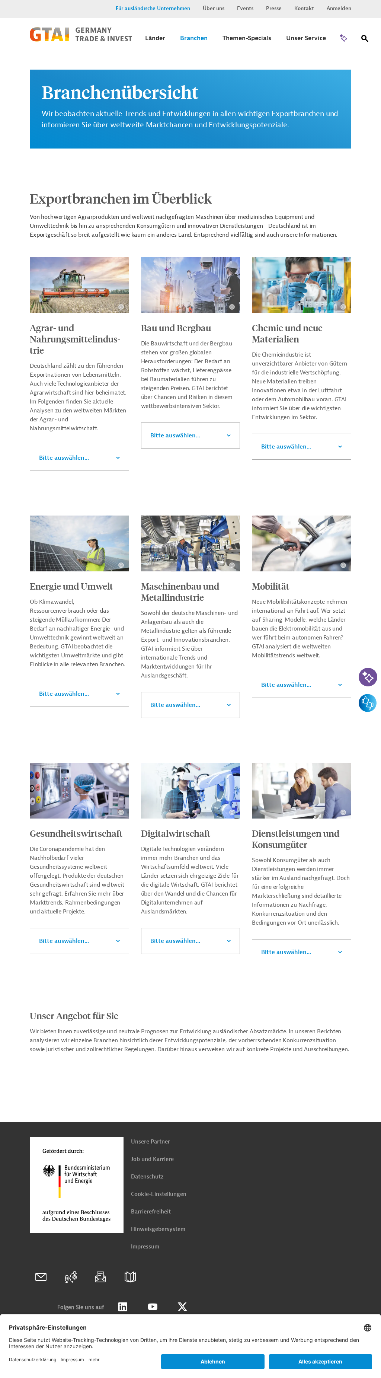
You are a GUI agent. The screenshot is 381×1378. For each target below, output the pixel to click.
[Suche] (365, 40)
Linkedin (123, 1307)
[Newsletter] (100, 1277)
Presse (274, 8)
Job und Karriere (152, 1159)
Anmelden (339, 8)
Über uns (213, 8)
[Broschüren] (130, 1277)
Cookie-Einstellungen (158, 1194)
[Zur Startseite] (81, 40)
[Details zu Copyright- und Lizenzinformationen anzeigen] (121, 307)
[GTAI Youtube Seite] (152, 1307)
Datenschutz (147, 1176)
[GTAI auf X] (182, 1307)
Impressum (145, 1246)
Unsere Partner (150, 1141)
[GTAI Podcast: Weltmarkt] (71, 1277)
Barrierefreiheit (151, 1211)
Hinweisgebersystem (158, 1229)
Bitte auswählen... (64, 458)
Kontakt (304, 8)
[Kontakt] (41, 1277)
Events (245, 8)
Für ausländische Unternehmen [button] (153, 8)
